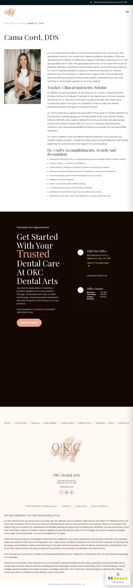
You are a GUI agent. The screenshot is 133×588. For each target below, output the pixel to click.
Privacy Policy (81, 506)
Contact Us (123, 423)
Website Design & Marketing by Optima (65, 584)
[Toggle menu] (127, 12)
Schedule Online (29, 322)
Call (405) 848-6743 (97, 275)
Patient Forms (84, 423)
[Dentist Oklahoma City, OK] (10, 17)
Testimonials (67, 423)
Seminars (100, 423)
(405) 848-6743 (25, 312)
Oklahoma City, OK (95, 554)
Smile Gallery (50, 423)
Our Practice (19, 23)
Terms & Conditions (99, 506)
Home (7, 23)
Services (35, 423)
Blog (111, 423)
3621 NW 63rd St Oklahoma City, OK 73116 (110, 2)
